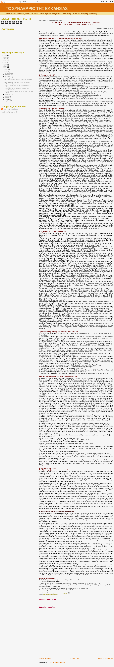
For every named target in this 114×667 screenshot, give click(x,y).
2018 (5, 57)
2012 (5, 66)
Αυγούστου (8, 94)
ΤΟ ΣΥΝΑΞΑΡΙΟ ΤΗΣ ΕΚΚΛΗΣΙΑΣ (36, 8)
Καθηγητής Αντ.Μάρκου (11, 109)
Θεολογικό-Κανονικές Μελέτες (50, 594)
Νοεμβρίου (8, 74)
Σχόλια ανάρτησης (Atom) (56, 662)
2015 (5, 60)
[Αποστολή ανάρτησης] (69, 593)
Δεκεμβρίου (8, 73)
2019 (5, 55)
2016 (5, 59)
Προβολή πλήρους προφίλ (9, 112)
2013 (5, 64)
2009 (5, 71)
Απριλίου (7, 101)
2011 (5, 68)
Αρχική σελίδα (74, 658)
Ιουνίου (7, 97)
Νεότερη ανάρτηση (45, 658)
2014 (5, 62)
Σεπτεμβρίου (8, 78)
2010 (5, 69)
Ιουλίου (7, 96)
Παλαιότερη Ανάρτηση (105, 658)
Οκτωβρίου (8, 76)
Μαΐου (6, 99)
